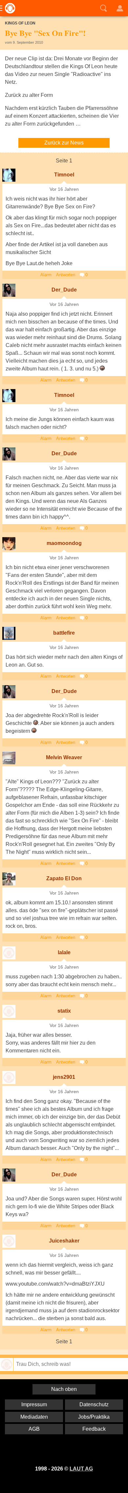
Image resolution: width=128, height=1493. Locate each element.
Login (120, 8)
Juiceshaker (64, 1241)
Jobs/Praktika (94, 1417)
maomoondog (64, 543)
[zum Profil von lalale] (8, 952)
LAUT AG (81, 1468)
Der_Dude (64, 290)
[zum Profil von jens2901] (8, 1077)
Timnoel (64, 174)
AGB (34, 1429)
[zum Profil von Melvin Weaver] (8, 757)
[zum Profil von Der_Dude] (8, 290)
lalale (64, 952)
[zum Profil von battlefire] (8, 633)
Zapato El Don (64, 878)
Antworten (65, 274)
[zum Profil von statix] (8, 1011)
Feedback (94, 1429)
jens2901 (64, 1077)
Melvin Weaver (64, 757)
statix (64, 1011)
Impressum (34, 1404)
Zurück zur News (64, 142)
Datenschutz (94, 1404)
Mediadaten (34, 1417)
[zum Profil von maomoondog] (8, 543)
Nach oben (64, 1389)
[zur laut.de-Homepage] (8, 8)
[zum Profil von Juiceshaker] (8, 1241)
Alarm (46, 274)
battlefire (64, 633)
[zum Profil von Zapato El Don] (8, 878)
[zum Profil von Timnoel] (8, 175)
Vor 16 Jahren (64, 189)
